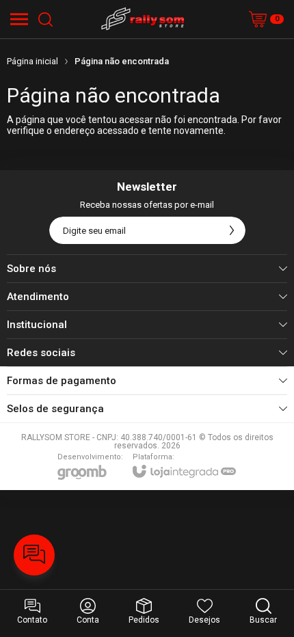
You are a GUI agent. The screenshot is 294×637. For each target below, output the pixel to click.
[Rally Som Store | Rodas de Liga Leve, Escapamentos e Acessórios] (144, 19)
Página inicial (32, 61)
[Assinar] (231, 230)
